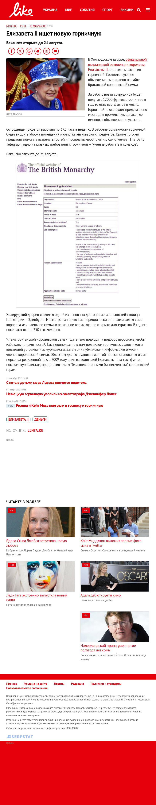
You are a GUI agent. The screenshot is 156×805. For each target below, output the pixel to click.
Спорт (107, 10)
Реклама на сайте (35, 683)
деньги (40, 419)
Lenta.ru (35, 430)
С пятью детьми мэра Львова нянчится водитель (46, 382)
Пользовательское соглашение (27, 688)
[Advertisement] (78, 468)
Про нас (11, 683)
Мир (68, 10)
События (87, 10)
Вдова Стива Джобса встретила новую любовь (36, 543)
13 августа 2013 (38, 26)
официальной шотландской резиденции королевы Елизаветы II (117, 64)
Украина (50, 10)
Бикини (127, 10)
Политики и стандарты (106, 683)
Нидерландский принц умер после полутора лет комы (108, 648)
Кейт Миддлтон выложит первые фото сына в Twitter (111, 543)
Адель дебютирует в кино (100, 595)
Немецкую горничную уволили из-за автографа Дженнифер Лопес (61, 394)
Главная (11, 26)
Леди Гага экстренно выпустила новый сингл (36, 597)
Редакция (77, 683)
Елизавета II (18, 419)
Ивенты (59, 683)
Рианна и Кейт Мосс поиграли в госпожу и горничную (55, 405)
